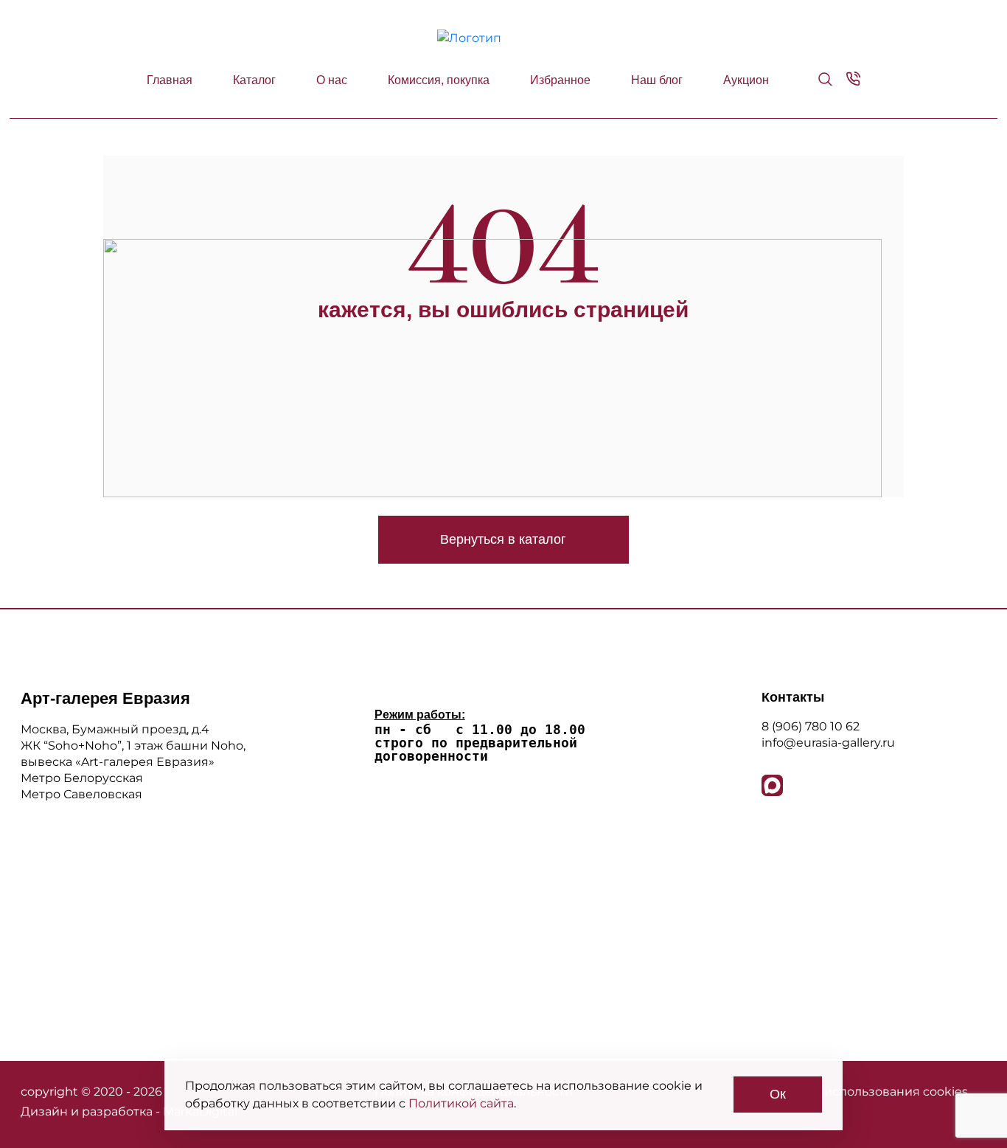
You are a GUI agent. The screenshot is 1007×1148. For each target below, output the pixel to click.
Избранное (560, 80)
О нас (331, 80)
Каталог (254, 80)
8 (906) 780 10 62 (811, 726)
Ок (778, 1094)
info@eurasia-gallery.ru (828, 743)
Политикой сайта (461, 1103)
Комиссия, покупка (438, 80)
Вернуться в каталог (503, 539)
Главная (169, 80)
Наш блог (657, 80)
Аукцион (746, 80)
